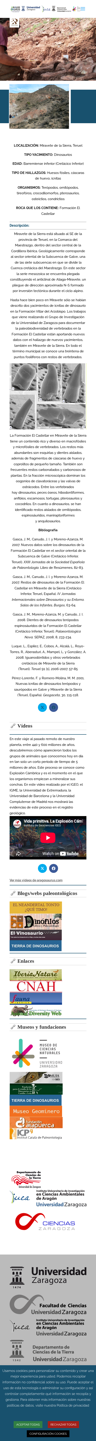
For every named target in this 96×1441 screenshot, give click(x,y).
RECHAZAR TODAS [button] (63, 1424)
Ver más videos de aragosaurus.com (36, 880)
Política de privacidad (73, 1405)
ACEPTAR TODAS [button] (28, 1424)
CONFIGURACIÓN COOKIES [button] (48, 1433)
